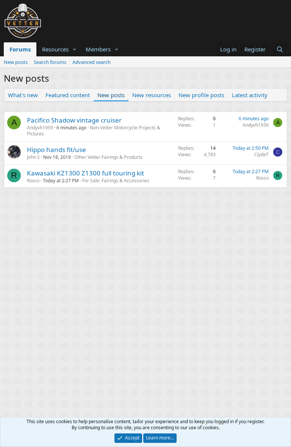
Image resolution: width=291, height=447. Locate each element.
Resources (55, 49)
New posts (16, 62)
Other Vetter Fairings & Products (108, 157)
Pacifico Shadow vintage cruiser (74, 120)
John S (33, 157)
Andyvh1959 (40, 127)
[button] (74, 49)
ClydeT (261, 154)
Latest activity (250, 95)
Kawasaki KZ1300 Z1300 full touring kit (85, 173)
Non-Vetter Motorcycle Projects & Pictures (93, 130)
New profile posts (201, 95)
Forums (20, 49)
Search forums (50, 62)
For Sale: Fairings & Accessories (115, 180)
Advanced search (91, 62)
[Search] (279, 49)
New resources (151, 95)
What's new (23, 95)
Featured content (67, 95)
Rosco (33, 180)
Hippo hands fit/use (56, 149)
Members (98, 49)
